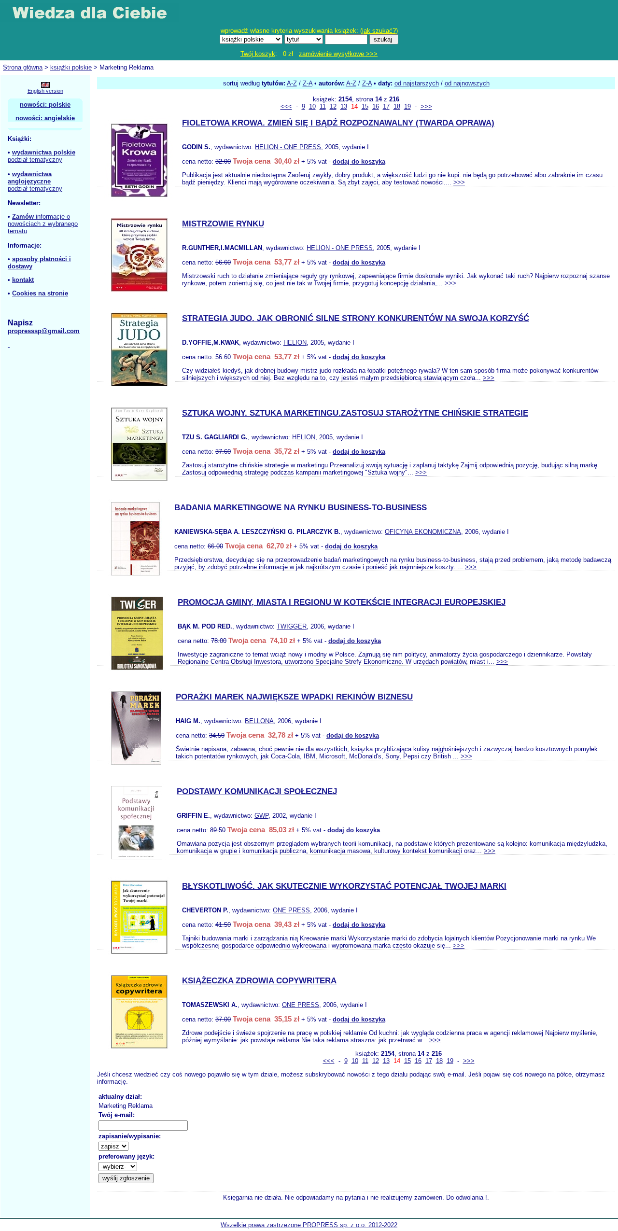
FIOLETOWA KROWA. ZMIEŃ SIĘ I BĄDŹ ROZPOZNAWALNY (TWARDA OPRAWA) (338, 122)
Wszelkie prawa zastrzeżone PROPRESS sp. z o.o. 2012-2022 (309, 1225)
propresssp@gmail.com (44, 331)
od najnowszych (467, 83)
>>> (426, 106)
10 (312, 106)
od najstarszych (416, 83)
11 (323, 106)
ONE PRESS (291, 910)
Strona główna (22, 67)
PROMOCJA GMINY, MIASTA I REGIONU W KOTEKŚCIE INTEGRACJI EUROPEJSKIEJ (342, 602)
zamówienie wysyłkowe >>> (338, 53)
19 (407, 106)
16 (375, 106)
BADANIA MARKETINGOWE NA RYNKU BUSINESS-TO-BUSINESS (300, 507)
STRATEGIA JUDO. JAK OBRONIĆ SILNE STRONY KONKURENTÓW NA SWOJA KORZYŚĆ (355, 318)
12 (333, 106)
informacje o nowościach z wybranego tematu (43, 224)
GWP (261, 815)
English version (45, 91)
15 (365, 106)
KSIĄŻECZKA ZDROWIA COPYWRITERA (259, 980)
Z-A (307, 83)
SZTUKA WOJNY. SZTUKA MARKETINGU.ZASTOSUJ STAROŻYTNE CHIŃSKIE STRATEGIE (355, 413)
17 (386, 106)
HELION (295, 342)
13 (343, 106)
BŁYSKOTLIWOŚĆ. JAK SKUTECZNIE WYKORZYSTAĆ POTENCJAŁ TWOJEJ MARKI (344, 886)
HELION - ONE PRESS (288, 147)
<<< (286, 106)
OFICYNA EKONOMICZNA (423, 531)
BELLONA (259, 721)
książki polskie (71, 67)
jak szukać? (379, 30)
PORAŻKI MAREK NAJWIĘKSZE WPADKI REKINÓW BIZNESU (294, 696)
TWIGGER (292, 626)
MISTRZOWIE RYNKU (223, 223)
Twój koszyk (257, 53)
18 (396, 106)
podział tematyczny (35, 159)
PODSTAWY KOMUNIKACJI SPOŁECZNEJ (257, 791)
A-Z (292, 83)
